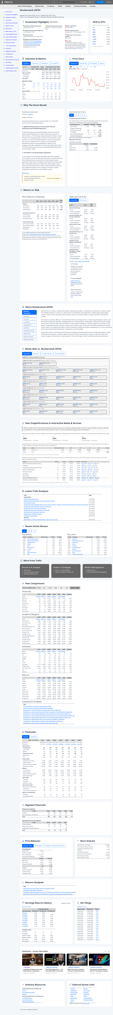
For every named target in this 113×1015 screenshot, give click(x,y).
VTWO (94, 39)
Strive (28, 545)
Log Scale (84, 68)
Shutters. (38, 596)
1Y (84, 67)
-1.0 (44, 86)
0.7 (47, 83)
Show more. (33, 47)
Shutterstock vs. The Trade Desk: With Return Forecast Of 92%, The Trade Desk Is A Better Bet (46, 714)
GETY (28, 234)
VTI (94, 27)
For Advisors (50, 6)
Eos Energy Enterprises (77, 554)
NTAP (34, 234)
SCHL (93, 465)
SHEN (95, 463)
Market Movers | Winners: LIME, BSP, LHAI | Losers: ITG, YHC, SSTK (40, 519)
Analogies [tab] (26, 316)
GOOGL (59, 376)
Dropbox (63, 596)
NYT (88, 465)
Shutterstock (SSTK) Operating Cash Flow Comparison (37, 506)
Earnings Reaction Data (31, 574)
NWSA (82, 465)
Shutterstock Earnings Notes (31, 499)
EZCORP (29, 544)
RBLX (88, 479)
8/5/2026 (24, 913)
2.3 (59, 83)
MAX (95, 67)
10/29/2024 (25, 926)
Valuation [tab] (26, 63)
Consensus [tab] (35, 63)
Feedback (30, 114)
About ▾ (91, 2)
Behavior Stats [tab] (28, 846)
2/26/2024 (61, 744)
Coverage (92, 6)
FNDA (94, 37)
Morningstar (87, 990)
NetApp (54, 596)
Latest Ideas (27, 570)
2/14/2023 (67, 744)
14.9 (47, 86)
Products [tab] (26, 319)
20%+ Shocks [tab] (83, 200)
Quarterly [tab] (33, 737)
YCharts (72, 1000)
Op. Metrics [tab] (54, 63)
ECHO (82, 463)
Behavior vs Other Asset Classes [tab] (54, 846)
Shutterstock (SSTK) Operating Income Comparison (37, 510)
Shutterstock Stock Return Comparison (33, 890)
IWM (94, 32)
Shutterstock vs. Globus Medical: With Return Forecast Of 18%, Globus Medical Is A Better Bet (46, 717)
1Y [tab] (80, 115)
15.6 (55, 86)
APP (82, 473)
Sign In (108, 2)
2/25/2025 (54, 744)
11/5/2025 (24, 918)
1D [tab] (24, 531)
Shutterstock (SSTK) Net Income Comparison (35, 508)
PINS (94, 479)
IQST (82, 467)
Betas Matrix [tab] (38, 846)
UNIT (88, 471)
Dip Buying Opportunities (31, 572)
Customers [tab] (27, 322)
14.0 (51, 85)
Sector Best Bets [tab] (59, 354)
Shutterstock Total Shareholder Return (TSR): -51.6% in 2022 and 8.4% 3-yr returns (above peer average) (49, 892)
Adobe (49, 596)
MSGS (88, 469)
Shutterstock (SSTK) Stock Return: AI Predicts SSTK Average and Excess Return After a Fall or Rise (47, 894)
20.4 (59, 85)
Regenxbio (74, 539)
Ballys (73, 552)
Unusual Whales (88, 998)
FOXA (82, 475)
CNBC (71, 996)
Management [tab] (28, 325)
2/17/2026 (48, 744)
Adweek (24, 994)
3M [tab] (71, 115)
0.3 (34, 83)
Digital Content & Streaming (33, 44)
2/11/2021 (79, 744)
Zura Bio (29, 549)
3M (74, 67)
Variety (24, 990)
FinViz (71, 1002)
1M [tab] (34, 531)
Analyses (68, 6)
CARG (75, 390)
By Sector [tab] (36, 354)
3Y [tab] (84, 115)
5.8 (47, 88)
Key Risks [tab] (26, 328)
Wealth (60, 6)
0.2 (44, 83)
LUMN (94, 471)
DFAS (94, 41)
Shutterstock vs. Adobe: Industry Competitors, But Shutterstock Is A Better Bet (43, 721)
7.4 (47, 85)
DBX (40, 234)
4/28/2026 (24, 915)
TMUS (89, 463)
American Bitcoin (31, 542)
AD (94, 467)
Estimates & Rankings (80, 6)
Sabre (28, 550)
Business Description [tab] (27, 312)
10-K (97, 915)
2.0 (55, 83)
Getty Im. (43, 596)
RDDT (24, 376)
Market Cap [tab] (83, 63)
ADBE (31, 234)
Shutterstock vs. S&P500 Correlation (33, 514)
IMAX (82, 469)
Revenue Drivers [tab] (28, 336)
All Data (84, 2)
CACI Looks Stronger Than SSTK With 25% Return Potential (38, 708)
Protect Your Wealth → (54, 178)
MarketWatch (73, 998)
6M (77, 67)
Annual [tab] (26, 737)
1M (71, 67)
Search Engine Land (27, 1000)
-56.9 (51, 88)
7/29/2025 (24, 920)
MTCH (25, 370)
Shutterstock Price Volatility (30, 516)
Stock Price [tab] (74, 63)
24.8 (59, 86)
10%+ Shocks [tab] (74, 200)
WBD (94, 475)
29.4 (51, 86)
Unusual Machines (76, 547)
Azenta (73, 544)
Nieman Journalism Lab (28, 1002)
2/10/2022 (73, 744)
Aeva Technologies (76, 550)
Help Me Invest (39, 6)
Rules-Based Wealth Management (97, 572)
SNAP (75, 376)
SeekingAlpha (74, 992)
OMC (93, 473)
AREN (90, 477)
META (41, 376)
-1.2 (44, 85)
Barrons (86, 989)
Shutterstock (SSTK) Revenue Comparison (34, 512)
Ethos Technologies (31, 552)
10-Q (97, 911)
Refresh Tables (75, 588)
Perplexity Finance (88, 1000)
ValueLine (86, 992)
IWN (94, 34)
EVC (88, 473)
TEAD (24, 363)
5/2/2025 (24, 922)
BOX (37, 234)
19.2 (59, 88)
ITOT (94, 30)
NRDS (92, 370)
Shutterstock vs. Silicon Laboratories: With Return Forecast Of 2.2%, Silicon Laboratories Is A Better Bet (49, 715)
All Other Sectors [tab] (47, 354)
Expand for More (26, 906)
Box (59, 596)
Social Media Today (27, 998)
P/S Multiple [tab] (93, 63)
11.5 (34, 86)
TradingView (73, 990)
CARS (58, 370)
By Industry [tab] (27, 354)
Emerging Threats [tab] (29, 331)
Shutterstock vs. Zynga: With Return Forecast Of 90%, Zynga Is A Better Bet (42, 710)
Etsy (28, 554)
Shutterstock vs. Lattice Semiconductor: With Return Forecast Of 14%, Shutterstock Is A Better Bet (47, 712)
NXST (88, 475)
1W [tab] (29, 531)
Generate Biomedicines (32, 539)
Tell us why (86, 1003)
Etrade (85, 996)
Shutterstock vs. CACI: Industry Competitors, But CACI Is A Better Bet (40, 723)
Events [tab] (102, 63)
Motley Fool (73, 994)
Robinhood (86, 994)
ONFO (41, 363)
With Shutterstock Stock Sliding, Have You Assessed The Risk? (39, 501)
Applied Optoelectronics (77, 540)
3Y (88, 67)
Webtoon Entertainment (32, 540)
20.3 (55, 88)
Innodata (74, 545)
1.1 (51, 83)
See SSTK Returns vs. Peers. (49, 234)
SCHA (94, 44)
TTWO (82, 479)
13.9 (55, 85)
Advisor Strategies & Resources (64, 572)
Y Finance (72, 989)
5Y (91, 67)
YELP (41, 370)
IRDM (82, 471)
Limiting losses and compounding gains (76, 281)
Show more (25, 173)
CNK (95, 469)
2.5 (34, 85)
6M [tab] (76, 115)
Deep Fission (75, 542)
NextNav (74, 549)
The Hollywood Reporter (28, 992)
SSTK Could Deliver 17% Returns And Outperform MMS (37, 706)
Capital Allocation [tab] (29, 339)
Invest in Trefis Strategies (25, 6)
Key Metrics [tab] (45, 63)
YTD (81, 67)
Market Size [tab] (27, 333)
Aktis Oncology (30, 547)
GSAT (89, 467)
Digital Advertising (37, 42)
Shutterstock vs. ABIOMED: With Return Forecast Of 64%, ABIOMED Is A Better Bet (44, 719)
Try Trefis (100, 2)
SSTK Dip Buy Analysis (29, 503)
